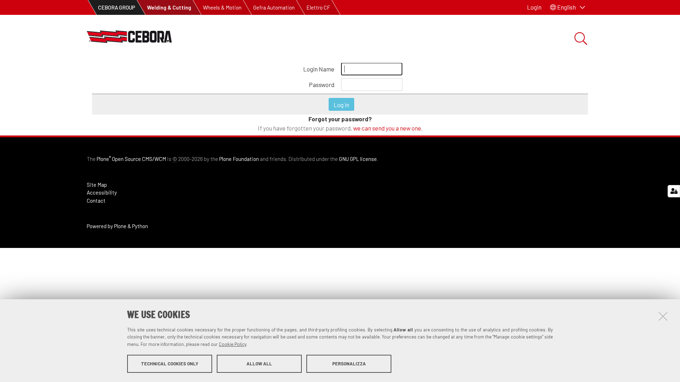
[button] (567, 7)
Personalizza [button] (349, 363)
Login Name (318, 69)
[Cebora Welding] (129, 38)
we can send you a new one (387, 128)
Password (321, 84)
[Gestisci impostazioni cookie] (674, 191)
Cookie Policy (232, 344)
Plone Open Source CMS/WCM (131, 159)
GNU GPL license (358, 159)
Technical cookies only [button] (169, 363)
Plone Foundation (239, 159)
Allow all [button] (259, 363)
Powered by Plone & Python (117, 226)
